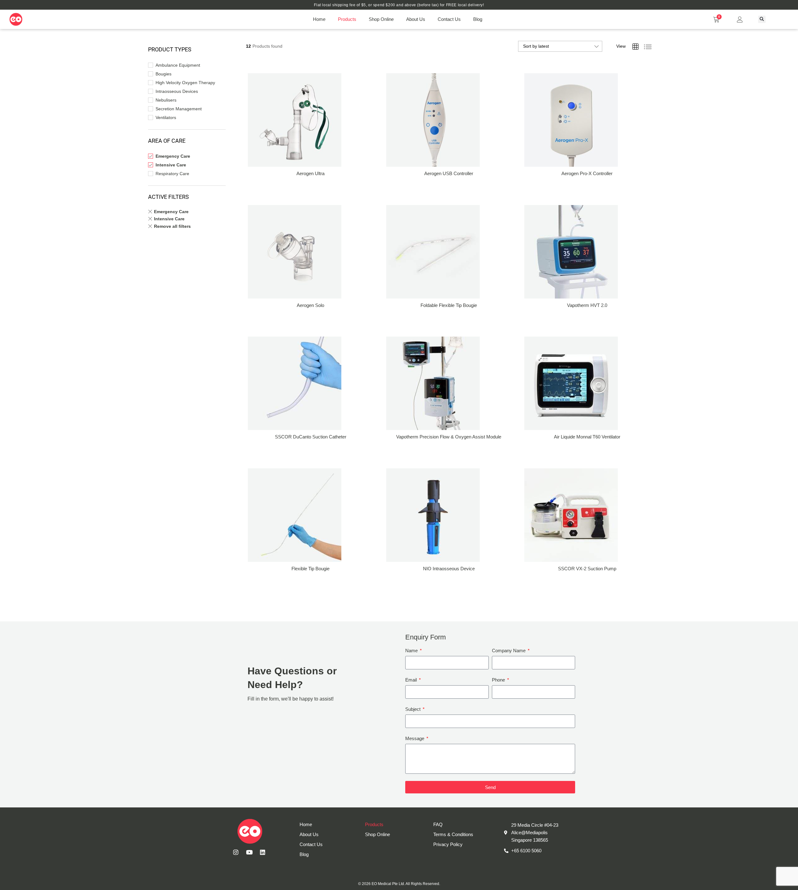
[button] (762, 19)
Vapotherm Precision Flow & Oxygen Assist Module (448, 436)
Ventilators (166, 117)
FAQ (438, 824)
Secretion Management (179, 108)
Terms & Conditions (453, 834)
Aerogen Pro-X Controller (587, 173)
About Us (415, 19)
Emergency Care (173, 156)
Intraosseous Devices (177, 91)
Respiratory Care (172, 173)
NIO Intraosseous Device (449, 568)
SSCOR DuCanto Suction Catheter (310, 436)
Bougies (163, 73)
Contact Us (449, 19)
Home (319, 19)
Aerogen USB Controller (448, 173)
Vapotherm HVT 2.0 (587, 305)
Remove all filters (172, 226)
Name (412, 650)
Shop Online (381, 19)
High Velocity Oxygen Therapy (185, 82)
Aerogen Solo (310, 305)
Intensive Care (171, 164)
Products (347, 19)
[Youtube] (249, 852)
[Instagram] (236, 852)
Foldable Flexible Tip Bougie (449, 305)
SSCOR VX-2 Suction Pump (587, 568)
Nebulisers (166, 100)
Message (415, 738)
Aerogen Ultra (310, 173)
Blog (477, 19)
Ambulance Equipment (178, 65)
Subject (413, 709)
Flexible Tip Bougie (310, 568)
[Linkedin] (263, 852)
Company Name (509, 650)
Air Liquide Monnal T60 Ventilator (587, 436)
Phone (499, 679)
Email (411, 679)
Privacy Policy (448, 844)
